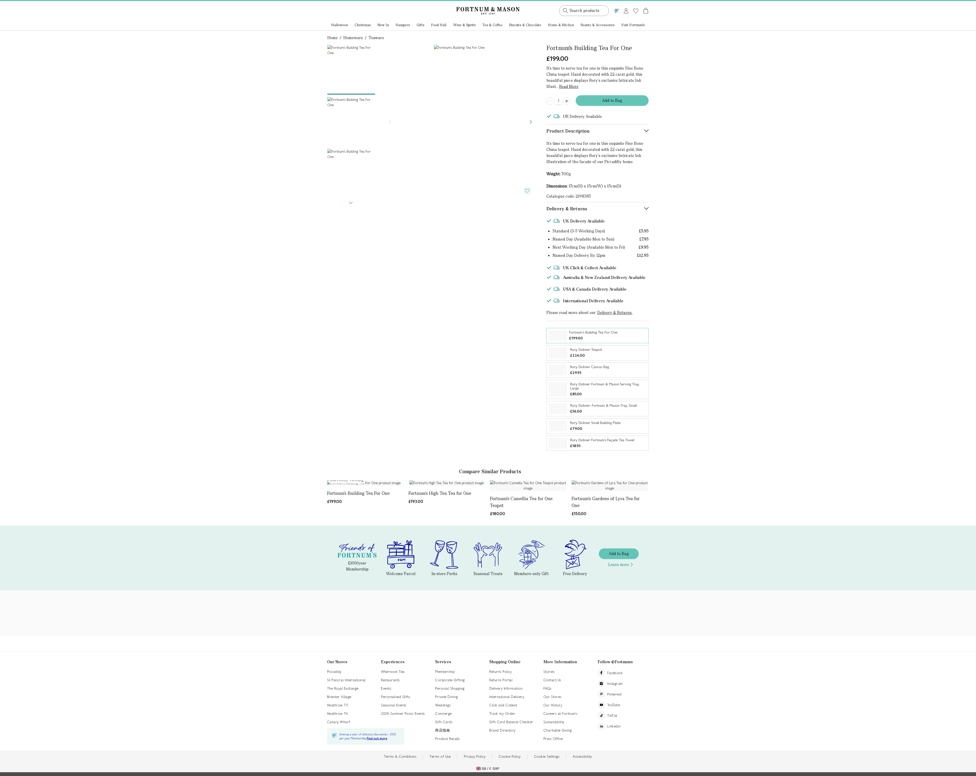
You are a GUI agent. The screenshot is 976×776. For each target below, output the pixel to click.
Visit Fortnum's (633, 25)
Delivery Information (505, 688)
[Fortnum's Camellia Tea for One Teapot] (528, 485)
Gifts (420, 25)
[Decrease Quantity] (550, 101)
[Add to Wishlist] (527, 191)
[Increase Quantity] (567, 101)
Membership (444, 671)
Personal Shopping (450, 688)
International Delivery (506, 696)
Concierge (443, 713)
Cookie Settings (547, 756)
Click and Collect (503, 705)
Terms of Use (440, 756)
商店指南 (442, 730)
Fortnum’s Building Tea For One (358, 493)
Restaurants (390, 680)
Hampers (402, 25)
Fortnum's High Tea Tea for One (439, 493)
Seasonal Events (393, 705)
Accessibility (582, 756)
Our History (552, 705)
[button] (635, 4)
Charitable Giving (557, 730)
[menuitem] (339, 25)
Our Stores (552, 696)
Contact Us (552, 680)
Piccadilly (334, 671)
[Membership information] (617, 10)
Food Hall (438, 25)
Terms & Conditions (400, 756)
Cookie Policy (510, 756)
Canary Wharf (338, 722)
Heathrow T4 (337, 713)
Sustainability (554, 722)
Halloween (339, 25)
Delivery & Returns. (614, 312)
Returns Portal (500, 680)
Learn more (618, 564)
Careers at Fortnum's (560, 713)
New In (383, 25)
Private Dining (446, 696)
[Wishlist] (635, 10)
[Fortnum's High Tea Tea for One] (446, 483)
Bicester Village (339, 696)
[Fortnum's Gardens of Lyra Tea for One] (610, 485)
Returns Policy (500, 671)
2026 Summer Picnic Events (403, 713)
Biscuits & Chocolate (525, 25)
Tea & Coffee (492, 25)
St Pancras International (346, 680)
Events (386, 688)
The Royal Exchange (343, 688)
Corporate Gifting (450, 680)
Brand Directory (502, 730)
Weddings (443, 705)
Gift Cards (443, 722)
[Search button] (565, 11)
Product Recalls (447, 738)
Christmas (363, 25)
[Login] (626, 9)
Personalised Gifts (395, 696)
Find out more (377, 738)
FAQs (547, 688)
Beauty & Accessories (598, 25)
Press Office (553, 738)
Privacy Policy (474, 756)
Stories (549, 671)
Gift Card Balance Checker (511, 722)
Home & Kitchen (561, 25)
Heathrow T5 (337, 705)
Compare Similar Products (490, 471)
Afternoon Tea (393, 671)
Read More (568, 86)
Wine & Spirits (464, 25)
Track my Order (502, 713)
